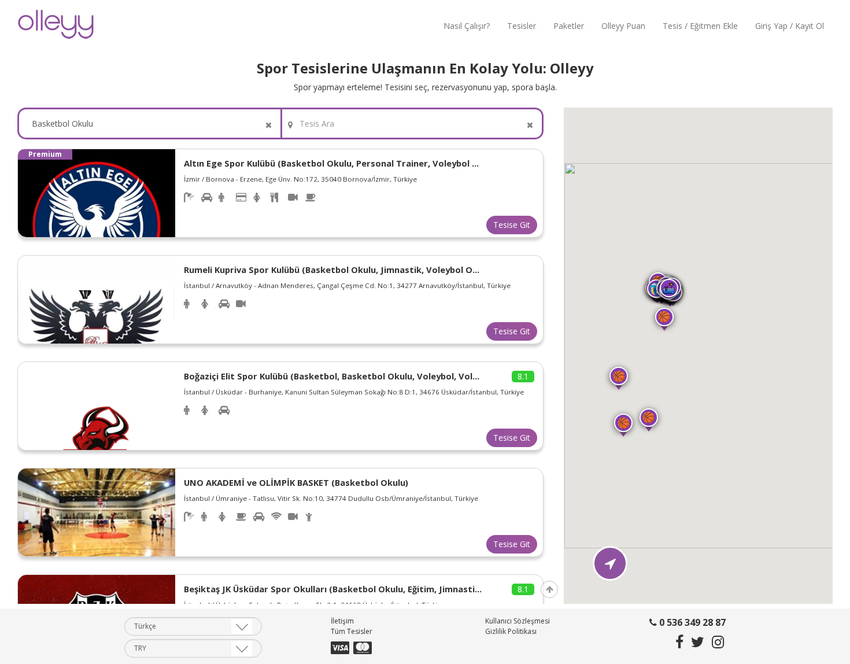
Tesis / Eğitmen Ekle (700, 25)
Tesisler (521, 25)
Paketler (568, 25)
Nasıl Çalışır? (467, 25)
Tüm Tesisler (351, 632)
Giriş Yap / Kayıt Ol (789, 25)
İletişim (342, 621)
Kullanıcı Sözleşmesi (517, 621)
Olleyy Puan (623, 25)
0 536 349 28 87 (691, 623)
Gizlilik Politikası (511, 632)
